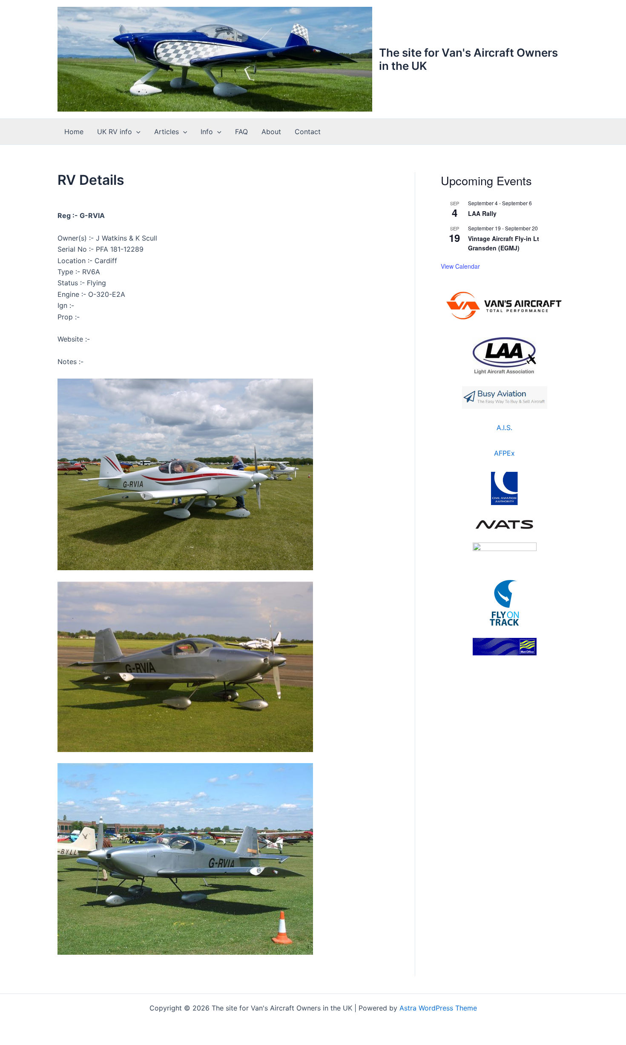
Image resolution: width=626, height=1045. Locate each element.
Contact (308, 131)
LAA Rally (482, 213)
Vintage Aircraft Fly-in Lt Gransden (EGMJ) (503, 243)
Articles (166, 131)
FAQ (241, 131)
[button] (136, 131)
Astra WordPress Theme (438, 1008)
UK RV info (114, 131)
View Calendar (460, 266)
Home (73, 131)
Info (207, 131)
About (271, 131)
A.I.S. (504, 427)
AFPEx (504, 453)
